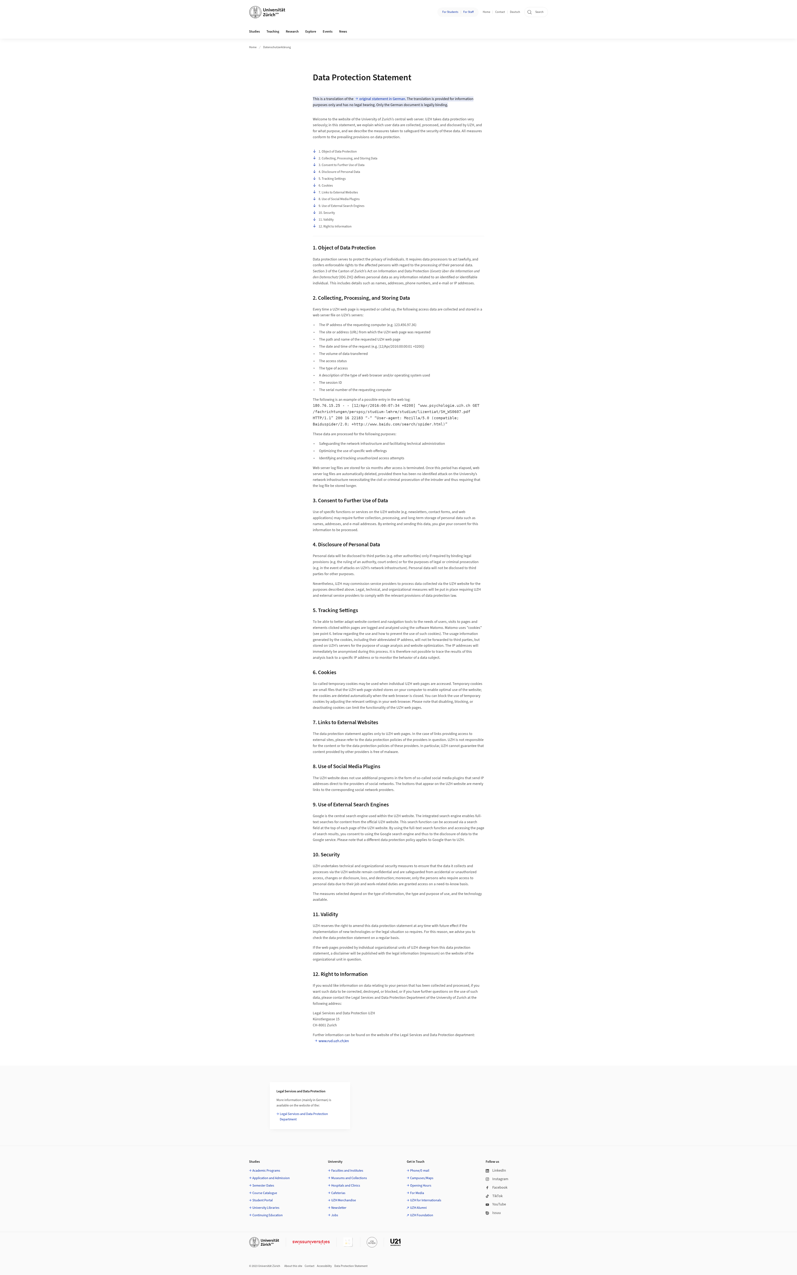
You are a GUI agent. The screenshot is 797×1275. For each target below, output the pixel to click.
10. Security (327, 212)
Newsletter (338, 1207)
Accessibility (324, 1266)
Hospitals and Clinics (345, 1185)
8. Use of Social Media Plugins (339, 199)
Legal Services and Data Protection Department (304, 1117)
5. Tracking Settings (332, 178)
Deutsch (515, 12)
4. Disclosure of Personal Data (339, 172)
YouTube (499, 1204)
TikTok (497, 1196)
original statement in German (382, 98)
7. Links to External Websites (338, 192)
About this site (293, 1266)
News (343, 31)
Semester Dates (263, 1185)
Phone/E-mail (419, 1170)
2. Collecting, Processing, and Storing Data (348, 158)
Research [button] (292, 31)
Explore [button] (310, 31)
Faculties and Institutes (347, 1170)
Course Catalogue (264, 1193)
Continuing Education (267, 1215)
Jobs (334, 1215)
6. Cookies (326, 185)
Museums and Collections (349, 1178)
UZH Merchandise (343, 1200)
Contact (500, 12)
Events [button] (327, 31)
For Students (450, 12)
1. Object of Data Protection (338, 151)
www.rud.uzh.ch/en (334, 1041)
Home (486, 12)
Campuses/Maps (421, 1178)
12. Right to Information (335, 226)
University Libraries (265, 1207)
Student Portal (262, 1200)
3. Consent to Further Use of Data (341, 165)
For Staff (468, 12)
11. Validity (326, 219)
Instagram (500, 1179)
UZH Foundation (421, 1215)
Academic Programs (266, 1170)
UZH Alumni (418, 1207)
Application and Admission (271, 1178)
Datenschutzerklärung (277, 47)
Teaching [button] (272, 31)
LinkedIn (499, 1170)
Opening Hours (420, 1185)
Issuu (496, 1212)
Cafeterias (338, 1193)
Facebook (499, 1187)
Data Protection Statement (351, 1266)
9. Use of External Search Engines (341, 206)
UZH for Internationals (425, 1200)
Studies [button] (254, 31)
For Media (417, 1193)
